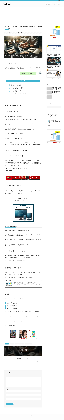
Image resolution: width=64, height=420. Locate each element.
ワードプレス (26, 343)
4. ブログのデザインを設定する (16, 90)
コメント (7, 376)
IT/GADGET (6, 29)
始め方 (31, 343)
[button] (8, 361)
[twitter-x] (57, 0)
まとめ (10, 96)
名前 (7, 389)
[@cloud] (7, 4)
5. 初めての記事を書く (15, 91)
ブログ (23, 343)
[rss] (59, 0)
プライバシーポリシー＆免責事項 (34, 416)
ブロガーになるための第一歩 (15, 84)
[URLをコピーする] (37, 361)
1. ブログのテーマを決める (16, 85)
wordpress (12, 343)
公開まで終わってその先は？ (15, 95)
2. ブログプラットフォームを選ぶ (17, 87)
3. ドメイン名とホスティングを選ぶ (17, 88)
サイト (7, 397)
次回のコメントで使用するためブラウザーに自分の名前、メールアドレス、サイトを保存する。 (22, 400)
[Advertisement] (32, 14)
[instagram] (58, 0)
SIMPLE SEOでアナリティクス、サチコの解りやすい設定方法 (26, 282)
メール (7, 393)
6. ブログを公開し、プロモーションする (18, 93)
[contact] (61, 0)
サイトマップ (27, 416)
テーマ (19, 343)
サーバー (16, 343)
